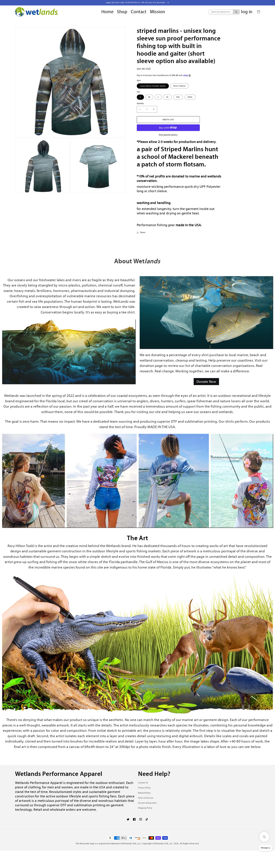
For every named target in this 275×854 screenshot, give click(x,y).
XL (167, 97)
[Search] (236, 12)
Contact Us (143, 782)
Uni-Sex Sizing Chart (147, 803)
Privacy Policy (144, 787)
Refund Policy (144, 793)
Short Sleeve (179, 86)
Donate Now (206, 381)
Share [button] (142, 232)
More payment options (168, 134)
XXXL (190, 97)
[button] (258, 12)
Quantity (140, 103)
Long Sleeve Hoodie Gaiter (153, 86)
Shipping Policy (145, 808)
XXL (178, 97)
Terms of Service (145, 798)
